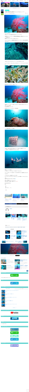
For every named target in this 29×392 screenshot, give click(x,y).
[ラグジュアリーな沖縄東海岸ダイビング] (16, 196)
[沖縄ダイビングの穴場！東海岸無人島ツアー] (24, 196)
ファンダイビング (7, 10)
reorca (11, 208)
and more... (14, 307)
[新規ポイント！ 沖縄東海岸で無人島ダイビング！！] (8, 196)
